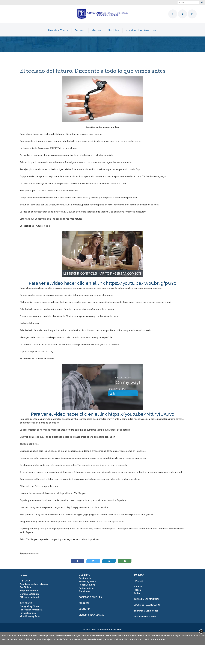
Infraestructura (28, 613)
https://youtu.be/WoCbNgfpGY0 (141, 283)
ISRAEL (23, 575)
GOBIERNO (84, 575)
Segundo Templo (29, 590)
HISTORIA (25, 581)
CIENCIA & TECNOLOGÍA (91, 615)
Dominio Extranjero (29, 594)
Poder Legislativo (88, 581)
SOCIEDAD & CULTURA (90, 597)
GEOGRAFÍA (26, 603)
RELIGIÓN (84, 603)
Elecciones (84, 591)
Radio (137, 593)
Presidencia (85, 578)
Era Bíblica (25, 587)
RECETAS (138, 581)
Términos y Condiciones (146, 611)
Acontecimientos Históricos (34, 584)
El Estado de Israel (29, 597)
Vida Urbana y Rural (30, 616)
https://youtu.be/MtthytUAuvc (141, 414)
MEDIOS (138, 586)
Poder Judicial (86, 588)
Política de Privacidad (145, 616)
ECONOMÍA (84, 609)
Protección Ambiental (31, 610)
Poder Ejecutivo (87, 585)
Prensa (137, 590)
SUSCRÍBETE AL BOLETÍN (147, 605)
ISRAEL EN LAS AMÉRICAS (146, 599)
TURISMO (139, 575)
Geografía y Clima (29, 606)
